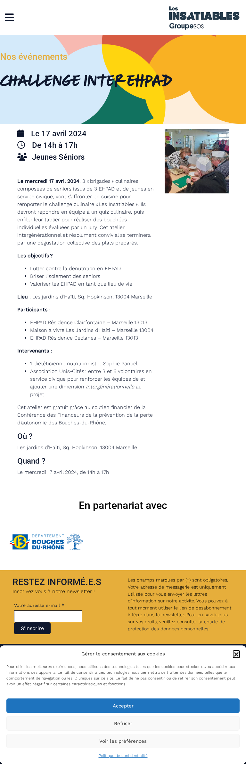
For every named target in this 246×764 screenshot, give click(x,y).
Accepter (123, 706)
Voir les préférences (123, 741)
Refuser (123, 723)
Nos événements (33, 56)
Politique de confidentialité (123, 755)
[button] (236, 654)
